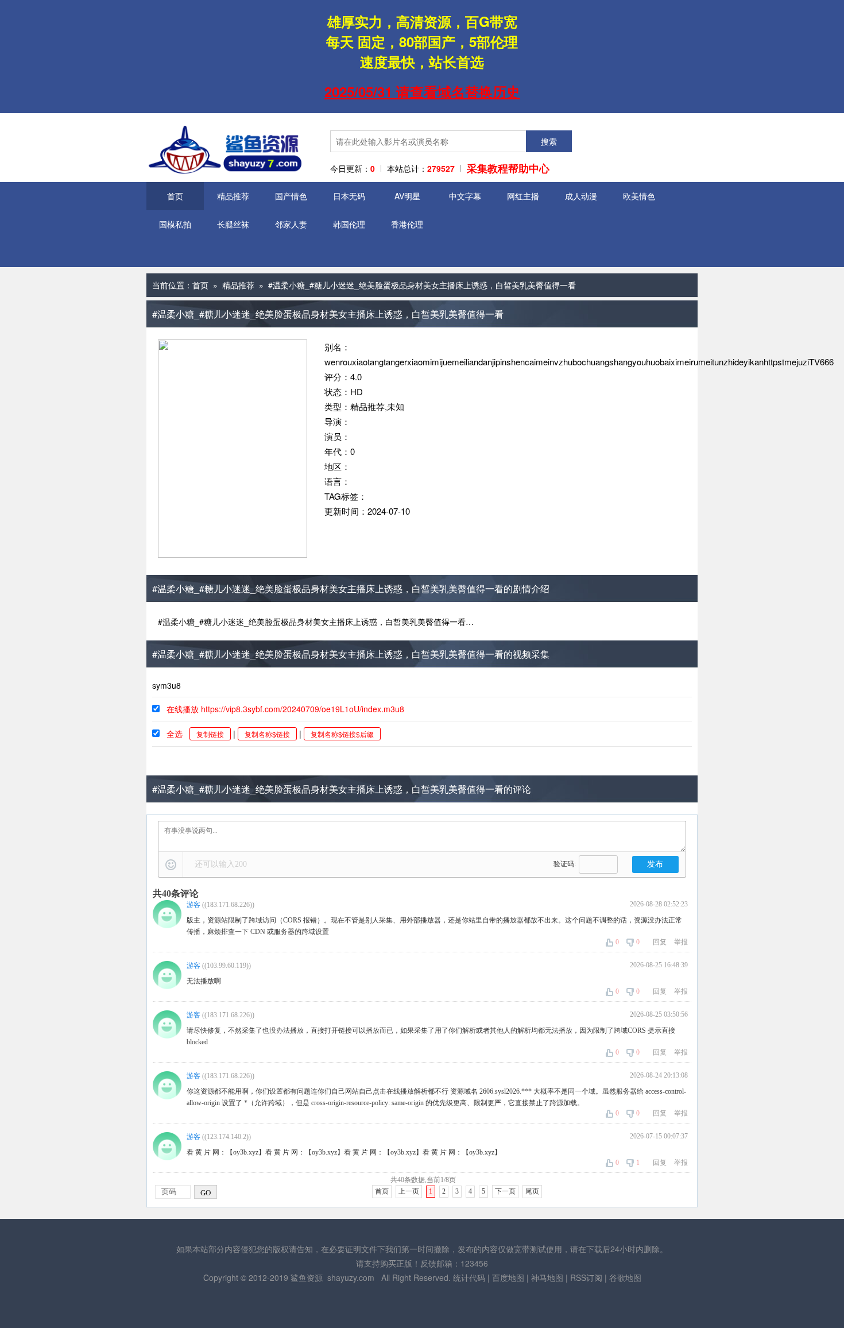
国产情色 (291, 196)
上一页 (408, 1191)
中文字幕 (465, 196)
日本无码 (349, 196)
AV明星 (407, 196)
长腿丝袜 (233, 224)
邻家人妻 (291, 224)
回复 (660, 942)
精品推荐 (233, 196)
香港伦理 (407, 224)
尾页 (532, 1191)
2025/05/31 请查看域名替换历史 (422, 91)
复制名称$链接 (267, 734)
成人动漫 (581, 196)
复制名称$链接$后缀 (342, 734)
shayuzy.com (350, 1277)
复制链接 (210, 734)
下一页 (505, 1191)
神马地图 (547, 1277)
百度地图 (508, 1277)
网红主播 (523, 196)
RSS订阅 (586, 1277)
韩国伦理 (349, 224)
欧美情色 (639, 196)
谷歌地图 (625, 1277)
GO (205, 1192)
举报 (681, 942)
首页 (175, 196)
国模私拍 (175, 224)
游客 (193, 905)
